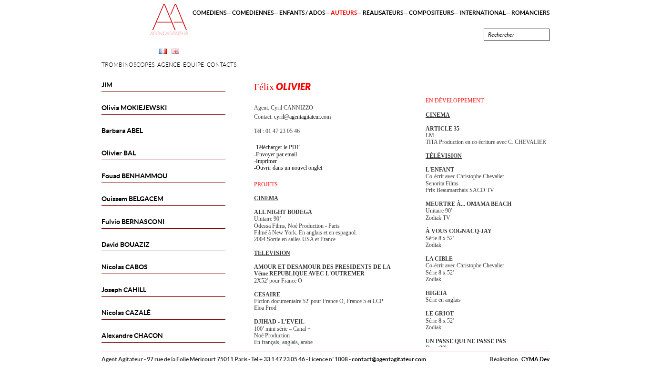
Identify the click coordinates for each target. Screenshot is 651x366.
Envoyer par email (276, 154)
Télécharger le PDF (278, 147)
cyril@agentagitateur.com (302, 116)
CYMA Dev (535, 359)
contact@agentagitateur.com (389, 359)
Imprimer (266, 161)
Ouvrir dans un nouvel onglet (289, 167)
